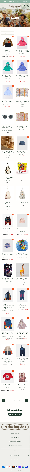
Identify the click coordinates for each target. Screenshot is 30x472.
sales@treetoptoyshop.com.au (15, 441)
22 (23, 400)
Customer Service (14, 455)
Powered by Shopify (10, 470)
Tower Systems (20, 470)
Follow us (14, 459)
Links (14, 450)
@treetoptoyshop (15, 414)
